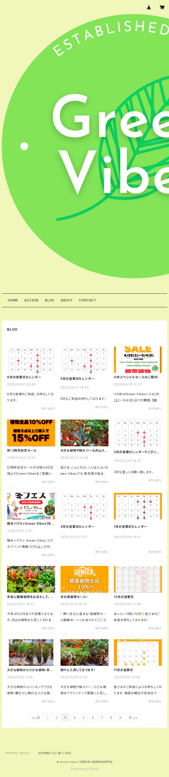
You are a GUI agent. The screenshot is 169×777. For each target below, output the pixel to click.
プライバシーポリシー (18, 753)
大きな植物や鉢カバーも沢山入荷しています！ (84, 450)
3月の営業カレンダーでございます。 (136, 452)
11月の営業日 (123, 670)
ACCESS (31, 300)
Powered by (79, 769)
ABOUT (67, 300)
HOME (13, 300)
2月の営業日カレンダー (78, 526)
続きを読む (48, 408)
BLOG (49, 300)
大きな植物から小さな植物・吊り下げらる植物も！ (29, 670)
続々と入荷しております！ (78, 670)
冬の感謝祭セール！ (74, 596)
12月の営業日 (124, 596)
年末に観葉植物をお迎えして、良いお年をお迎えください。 (30, 596)
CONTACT (87, 300)
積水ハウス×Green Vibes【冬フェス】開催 (30, 523)
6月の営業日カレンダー (24, 377)
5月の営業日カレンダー (78, 378)
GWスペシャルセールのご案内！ (136, 377)
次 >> (133, 717)
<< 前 (35, 717)
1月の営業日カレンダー (130, 526)
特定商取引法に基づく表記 (54, 753)
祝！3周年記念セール (22, 450)
